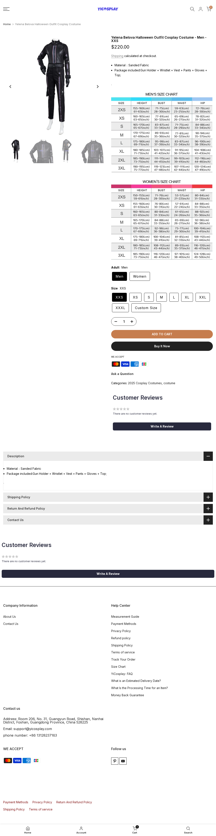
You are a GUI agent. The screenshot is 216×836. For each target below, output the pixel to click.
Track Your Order (123, 659)
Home (7, 24)
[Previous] (10, 86)
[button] (162, 426)
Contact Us (10, 624)
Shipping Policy (122, 645)
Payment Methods (123, 624)
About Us (9, 616)
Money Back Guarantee (127, 695)
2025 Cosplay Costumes (145, 383)
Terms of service (123, 652)
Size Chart (118, 666)
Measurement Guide (125, 616)
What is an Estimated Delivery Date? (136, 681)
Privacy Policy (121, 631)
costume (169, 383)
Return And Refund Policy (74, 802)
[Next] (97, 86)
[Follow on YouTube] (123, 761)
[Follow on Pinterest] (114, 761)
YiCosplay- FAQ (122, 674)
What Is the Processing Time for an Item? (139, 688)
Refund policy (121, 638)
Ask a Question (122, 374)
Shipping (117, 56)
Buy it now (162, 346)
